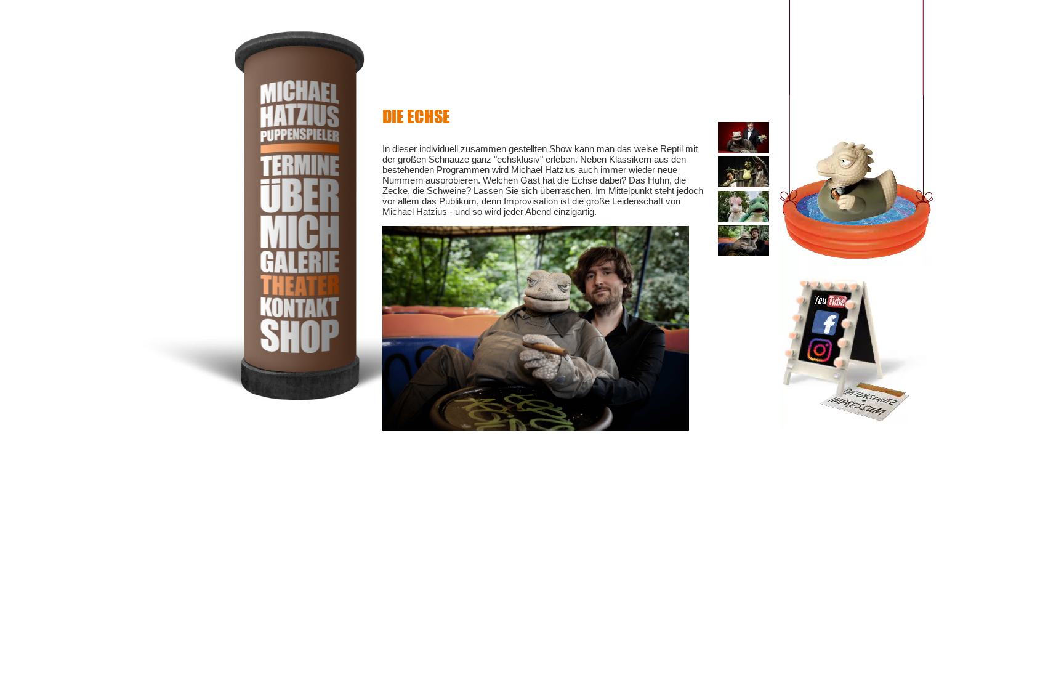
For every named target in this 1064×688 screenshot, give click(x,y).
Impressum (863, 400)
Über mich (299, 212)
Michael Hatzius (299, 116)
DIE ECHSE (734, 232)
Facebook (824, 323)
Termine (299, 164)
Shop (299, 336)
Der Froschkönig (741, 167)
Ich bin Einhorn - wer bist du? (743, 202)
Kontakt (299, 307)
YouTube (830, 300)
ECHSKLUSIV (738, 129)
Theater (299, 284)
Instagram (822, 351)
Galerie (299, 261)
